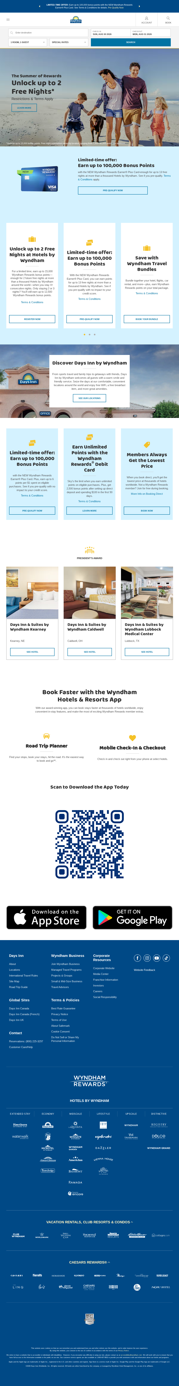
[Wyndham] (131, 1126)
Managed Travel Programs (66, 969)
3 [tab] (94, 334)
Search (130, 42)
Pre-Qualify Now (116, 7)
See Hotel (32, 652)
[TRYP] (103, 1126)
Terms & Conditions (32, 302)
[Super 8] (48, 1137)
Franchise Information (105, 979)
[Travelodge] (48, 1171)
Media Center (101, 973)
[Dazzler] (103, 1148)
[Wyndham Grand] (159, 1148)
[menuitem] (8, 19)
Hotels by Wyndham (89, 1101)
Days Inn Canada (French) (24, 1014)
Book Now (147, 511)
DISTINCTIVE (159, 1114)
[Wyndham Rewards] (89, 1081)
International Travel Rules (23, 975)
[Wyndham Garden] (76, 1148)
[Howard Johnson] (48, 1160)
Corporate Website (103, 968)
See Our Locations (89, 398)
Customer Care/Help (21, 1047)
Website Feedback (144, 969)
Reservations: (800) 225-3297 (26, 1041)
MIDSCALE (75, 1114)
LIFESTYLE (103, 1114)
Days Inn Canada (19, 1008)
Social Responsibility (105, 997)
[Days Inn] (48, 1126)
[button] (39, 6)
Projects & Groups (61, 975)
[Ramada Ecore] (76, 1194)
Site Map (14, 981)
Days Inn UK (16, 1019)
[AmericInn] (76, 1160)
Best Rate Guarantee (63, 1008)
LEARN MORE (24, 108)
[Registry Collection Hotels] (159, 1126)
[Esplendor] (103, 1137)
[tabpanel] (32, 275)
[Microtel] (48, 1148)
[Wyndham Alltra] (103, 1171)
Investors (98, 985)
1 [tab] (84, 334)
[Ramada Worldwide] (76, 1182)
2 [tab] (89, 334)
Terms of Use (59, 1019)
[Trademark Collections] (131, 1137)
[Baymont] (76, 1171)
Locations (14, 969)
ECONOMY (48, 1114)
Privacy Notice (59, 1014)
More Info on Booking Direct (147, 493)
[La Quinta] (76, 1126)
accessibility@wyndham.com (131, 1355)
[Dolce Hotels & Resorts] (159, 1137)
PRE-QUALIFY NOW (89, 319)
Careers (97, 991)
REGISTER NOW (32, 319)
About (12, 963)
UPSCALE (131, 1114)
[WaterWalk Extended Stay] (20, 1137)
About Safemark (60, 1025)
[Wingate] (76, 1137)
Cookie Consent (60, 1031)
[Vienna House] (103, 1160)
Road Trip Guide (18, 987)
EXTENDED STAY (20, 1114)
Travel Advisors (60, 987)
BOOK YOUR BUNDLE (147, 319)
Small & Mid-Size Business (66, 981)
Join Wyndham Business (65, 963)
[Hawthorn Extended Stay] (20, 1126)
